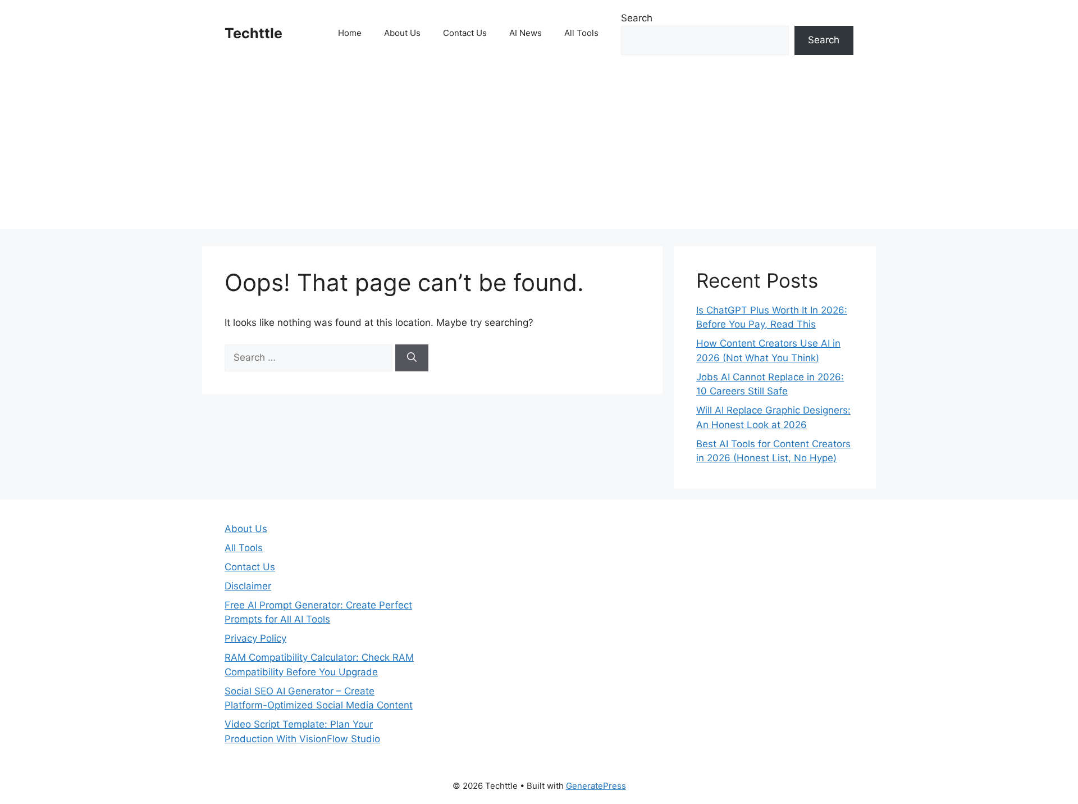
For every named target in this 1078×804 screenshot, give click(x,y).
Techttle (253, 33)
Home (350, 33)
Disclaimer (248, 586)
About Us (402, 33)
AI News (525, 33)
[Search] (411, 357)
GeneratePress (596, 785)
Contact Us (465, 33)
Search (636, 18)
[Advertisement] (539, 150)
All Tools (581, 33)
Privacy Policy (255, 638)
